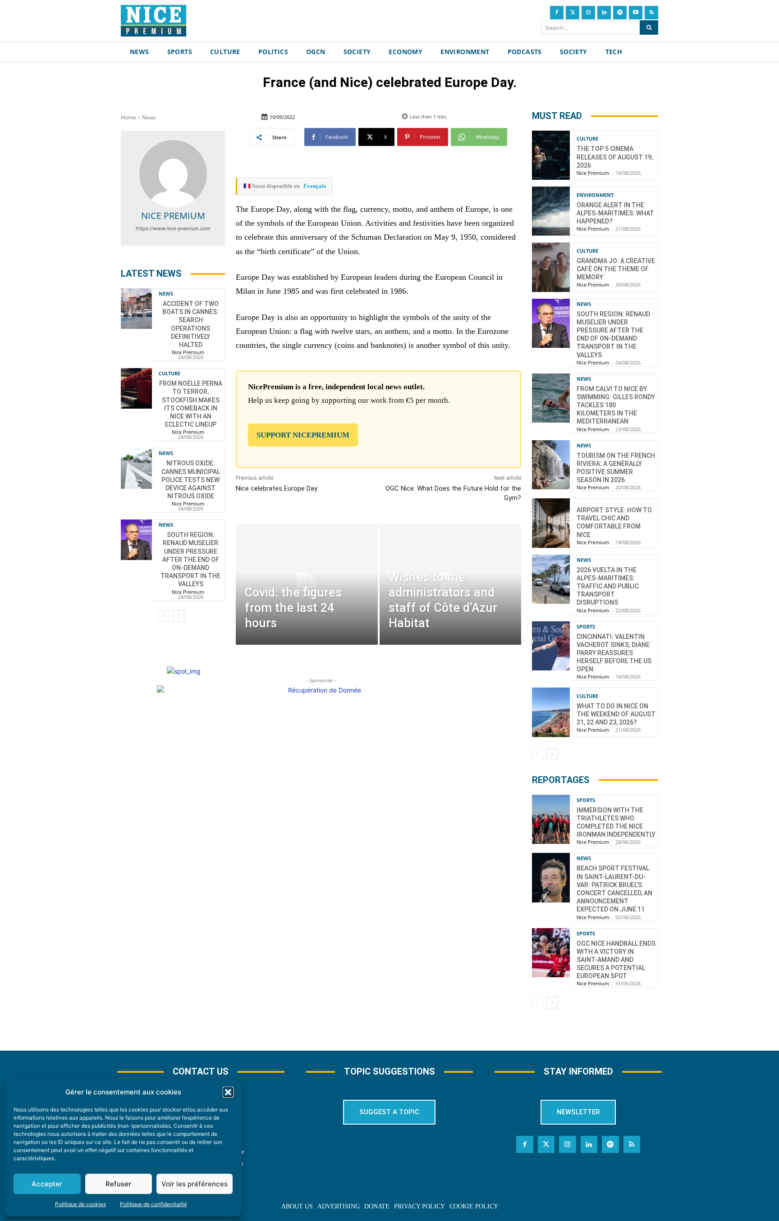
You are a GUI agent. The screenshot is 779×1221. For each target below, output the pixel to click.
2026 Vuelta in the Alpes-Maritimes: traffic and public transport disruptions (608, 586)
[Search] (649, 27)
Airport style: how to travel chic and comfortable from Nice (614, 522)
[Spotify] (620, 12)
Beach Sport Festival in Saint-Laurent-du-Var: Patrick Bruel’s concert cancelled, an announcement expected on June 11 (614, 889)
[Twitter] (572, 12)
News (149, 117)
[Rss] (651, 12)
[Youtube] (635, 12)
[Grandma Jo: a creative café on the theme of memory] (551, 267)
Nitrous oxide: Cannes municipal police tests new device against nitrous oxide (190, 480)
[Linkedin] (604, 12)
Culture (169, 373)
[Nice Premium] (173, 174)
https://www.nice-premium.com (173, 228)
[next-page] (178, 616)
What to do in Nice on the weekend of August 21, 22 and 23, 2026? (616, 714)
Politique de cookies (80, 1204)
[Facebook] (557, 12)
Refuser (118, 1184)
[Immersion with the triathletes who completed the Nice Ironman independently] (551, 819)
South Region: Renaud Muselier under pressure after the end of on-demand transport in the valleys (190, 559)
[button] (228, 1092)
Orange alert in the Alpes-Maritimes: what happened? (615, 213)
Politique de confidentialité (153, 1204)
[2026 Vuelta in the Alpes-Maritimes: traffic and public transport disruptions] (551, 579)
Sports (586, 626)
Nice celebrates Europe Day (276, 488)
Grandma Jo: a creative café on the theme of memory (616, 269)
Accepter (47, 1184)
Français (314, 185)
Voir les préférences (194, 1184)
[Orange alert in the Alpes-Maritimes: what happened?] (551, 211)
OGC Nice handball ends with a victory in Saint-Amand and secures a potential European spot (616, 960)
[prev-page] (164, 616)
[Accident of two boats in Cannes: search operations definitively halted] (136, 308)
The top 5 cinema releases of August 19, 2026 (615, 157)
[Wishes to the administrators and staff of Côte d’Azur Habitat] (450, 584)
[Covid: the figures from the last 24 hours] (306, 584)
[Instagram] (588, 12)
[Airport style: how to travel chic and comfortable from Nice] (551, 522)
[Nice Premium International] (153, 20)
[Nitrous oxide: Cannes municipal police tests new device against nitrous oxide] (136, 468)
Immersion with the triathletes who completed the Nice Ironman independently (616, 822)
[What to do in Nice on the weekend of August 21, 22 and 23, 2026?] (551, 712)
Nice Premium (173, 215)
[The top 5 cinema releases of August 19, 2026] (551, 155)
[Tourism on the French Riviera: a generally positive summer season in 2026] (551, 464)
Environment (595, 194)
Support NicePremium (303, 435)
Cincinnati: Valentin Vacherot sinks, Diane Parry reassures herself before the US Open (614, 653)
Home (128, 117)
